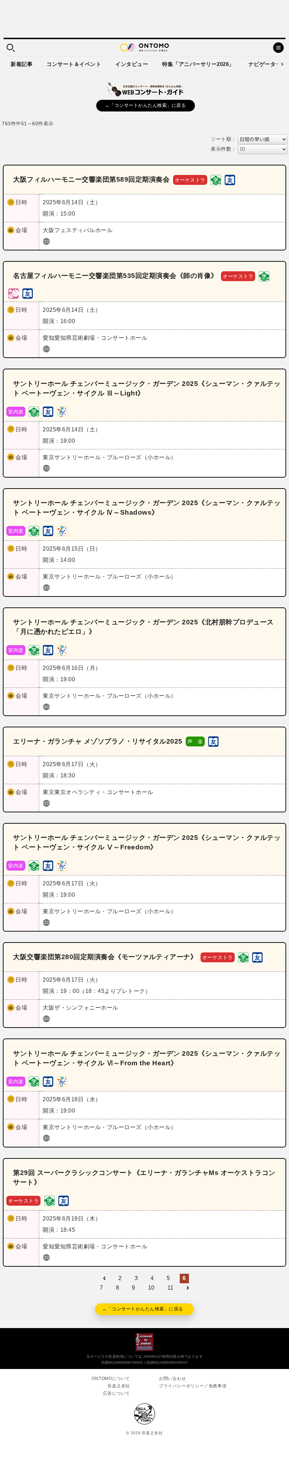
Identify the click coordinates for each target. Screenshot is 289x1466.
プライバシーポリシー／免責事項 (193, 1385)
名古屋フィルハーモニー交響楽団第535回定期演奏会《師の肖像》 (115, 275)
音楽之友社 (118, 1385)
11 (170, 1288)
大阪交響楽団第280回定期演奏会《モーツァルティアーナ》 (105, 957)
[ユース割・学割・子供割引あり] (215, 179)
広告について (116, 1393)
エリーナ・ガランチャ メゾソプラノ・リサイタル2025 (98, 741)
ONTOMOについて (111, 1378)
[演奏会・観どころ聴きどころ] (230, 179)
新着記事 (21, 64)
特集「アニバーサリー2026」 (198, 64)
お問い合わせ (172, 1378)
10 (151, 1288)
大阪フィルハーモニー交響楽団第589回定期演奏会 (91, 179)
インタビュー (131, 64)
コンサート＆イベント (74, 64)
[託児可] (13, 293)
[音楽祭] (62, 411)
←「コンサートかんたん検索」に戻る (145, 105)
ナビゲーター (264, 64)
